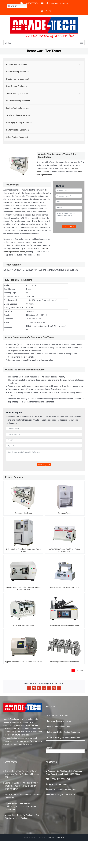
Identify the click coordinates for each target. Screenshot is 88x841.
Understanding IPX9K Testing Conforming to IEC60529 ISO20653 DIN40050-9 (20, 806)
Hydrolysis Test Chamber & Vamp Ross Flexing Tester (23, 529)
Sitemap (51, 837)
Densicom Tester (64, 494)
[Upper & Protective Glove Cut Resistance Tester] (23, 644)
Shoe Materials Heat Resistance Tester (64, 568)
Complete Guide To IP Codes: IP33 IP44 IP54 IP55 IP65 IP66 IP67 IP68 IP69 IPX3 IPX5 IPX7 (22, 786)
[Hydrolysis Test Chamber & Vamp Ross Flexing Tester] (23, 532)
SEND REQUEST (69, 226)
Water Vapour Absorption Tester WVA (64, 642)
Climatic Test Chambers (57, 715)
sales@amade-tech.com (58, 3)
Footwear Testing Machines (59, 721)
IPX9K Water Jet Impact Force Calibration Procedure (23, 796)
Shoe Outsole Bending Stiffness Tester (64, 606)
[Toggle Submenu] (80, 64)
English (13, 6)
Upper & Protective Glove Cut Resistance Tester (23, 641)
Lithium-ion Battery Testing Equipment (63, 732)
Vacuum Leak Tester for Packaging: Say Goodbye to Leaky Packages (22, 816)
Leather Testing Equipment (58, 726)
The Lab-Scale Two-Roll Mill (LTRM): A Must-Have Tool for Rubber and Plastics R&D (22, 774)
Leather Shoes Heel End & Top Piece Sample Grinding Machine (23, 567)
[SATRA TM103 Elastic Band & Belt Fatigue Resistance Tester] (64, 532)
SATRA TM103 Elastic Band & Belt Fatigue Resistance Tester (64, 529)
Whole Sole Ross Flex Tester (23, 606)
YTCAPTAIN (59, 837)
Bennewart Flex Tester (23, 494)
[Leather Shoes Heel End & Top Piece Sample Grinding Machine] (23, 570)
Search (49, 748)
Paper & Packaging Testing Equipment (63, 737)
